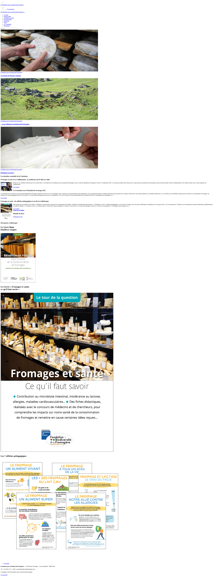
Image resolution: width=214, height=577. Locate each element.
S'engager (6, 21)
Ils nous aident (8, 19)
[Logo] (12, 5)
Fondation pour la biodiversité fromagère (11, 72)
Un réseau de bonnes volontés (11, 76)
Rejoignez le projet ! (7, 173)
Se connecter (10, 9)
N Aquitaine (7, 24)
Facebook (6, 563)
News (5, 22)
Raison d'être (7, 16)
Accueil (6, 15)
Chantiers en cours (9, 18)
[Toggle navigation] (24, 12)
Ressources (7, 25)
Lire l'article (16, 187)
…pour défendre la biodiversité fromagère (15, 124)
